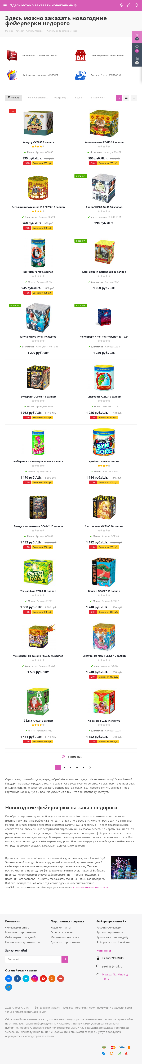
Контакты (103, 950)
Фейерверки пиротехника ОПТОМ (40, 55)
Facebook (17, 978)
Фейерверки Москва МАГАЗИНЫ (107, 55)
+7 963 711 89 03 (112, 958)
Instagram (34, 978)
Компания (12, 921)
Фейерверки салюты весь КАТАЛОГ (40, 75)
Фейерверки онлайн (111, 921)
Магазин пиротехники (65, 937)
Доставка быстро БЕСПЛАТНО (106, 75)
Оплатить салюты (62, 932)
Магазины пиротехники (20, 932)
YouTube (43, 978)
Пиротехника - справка (68, 921)
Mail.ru (8, 987)
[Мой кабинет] (129, 5)
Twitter (26, 978)
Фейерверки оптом (17, 927)
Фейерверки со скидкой (20, 937)
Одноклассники (51, 978)
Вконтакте (8, 978)
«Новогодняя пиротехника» (90, 887)
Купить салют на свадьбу (112, 937)
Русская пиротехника (109, 932)
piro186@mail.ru (112, 966)
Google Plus (60, 978)
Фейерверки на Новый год (113, 942)
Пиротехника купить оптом (22, 942)
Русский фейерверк (108, 927)
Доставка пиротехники (65, 942)
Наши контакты (61, 927)
